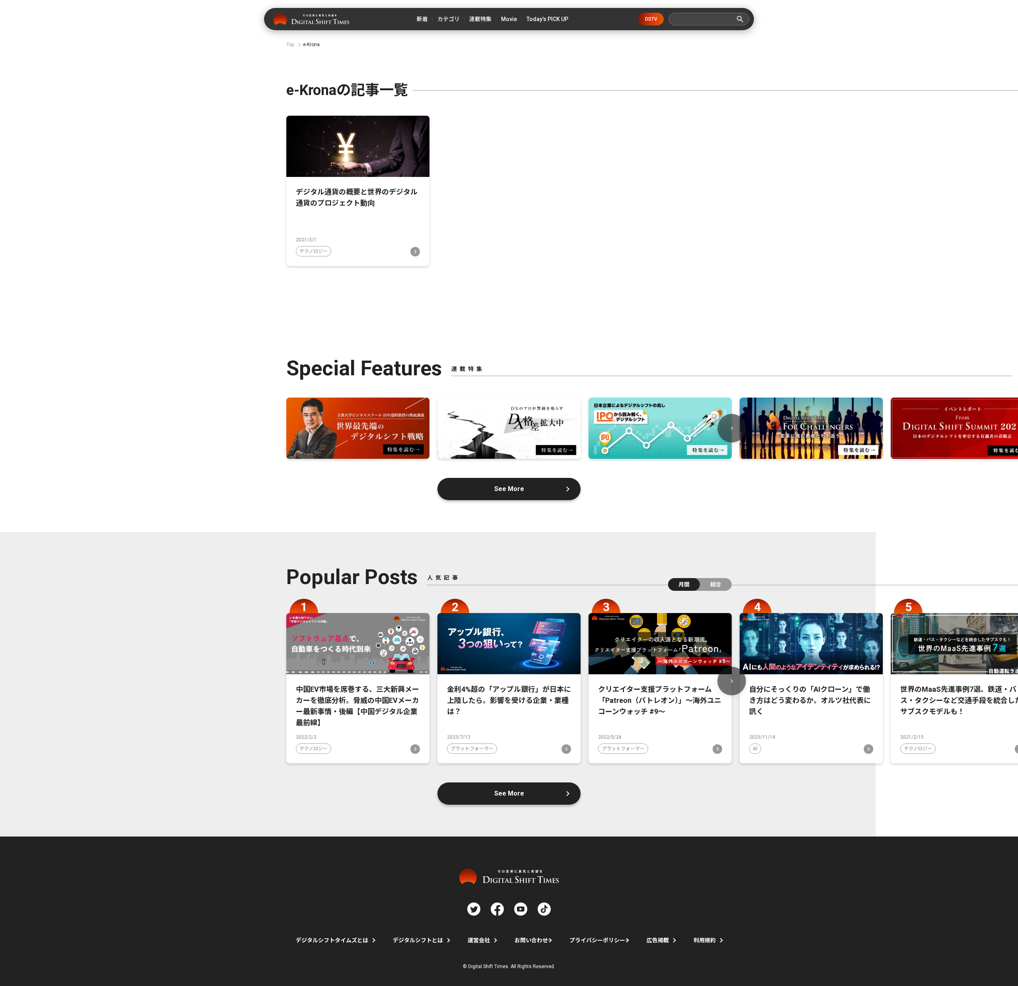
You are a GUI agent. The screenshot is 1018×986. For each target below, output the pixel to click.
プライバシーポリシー (597, 940)
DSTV (651, 19)
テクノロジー (313, 251)
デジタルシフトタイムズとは (332, 940)
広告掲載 (658, 940)
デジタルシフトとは (418, 940)
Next (731, 428)
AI (755, 748)
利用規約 (705, 940)
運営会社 (479, 940)
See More (509, 489)
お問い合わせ (531, 940)
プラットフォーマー (472, 748)
